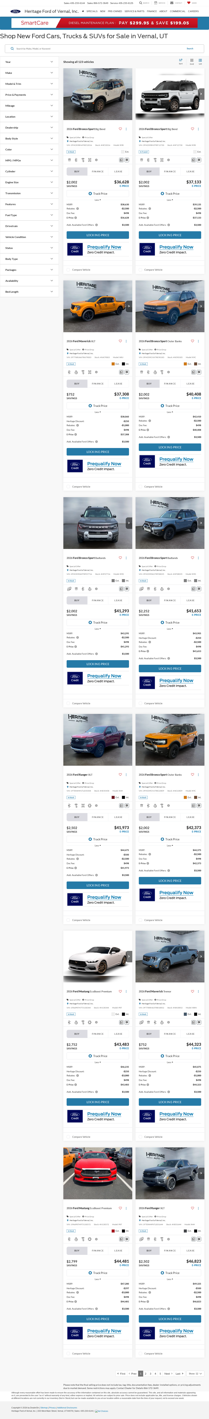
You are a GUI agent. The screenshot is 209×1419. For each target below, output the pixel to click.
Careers (193, 11)
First (122, 1373)
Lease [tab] (118, 171)
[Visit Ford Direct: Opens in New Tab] (102, 1411)
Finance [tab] (98, 171)
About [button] (163, 11)
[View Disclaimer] (96, 159)
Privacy (52, 1408)
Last (179, 1373)
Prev (133, 1373)
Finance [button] (152, 11)
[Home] (83, 11)
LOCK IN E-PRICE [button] (98, 235)
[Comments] (121, 160)
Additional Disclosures (67, 1408)
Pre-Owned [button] (115, 11)
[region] (98, 216)
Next (167, 1373)
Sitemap (44, 1408)
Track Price (100, 193)
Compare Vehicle (81, 269)
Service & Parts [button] (134, 11)
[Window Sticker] (127, 160)
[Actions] (126, 129)
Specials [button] (92, 11)
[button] (129, 94)
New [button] (102, 11)
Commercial (177, 11)
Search (190, 48)
